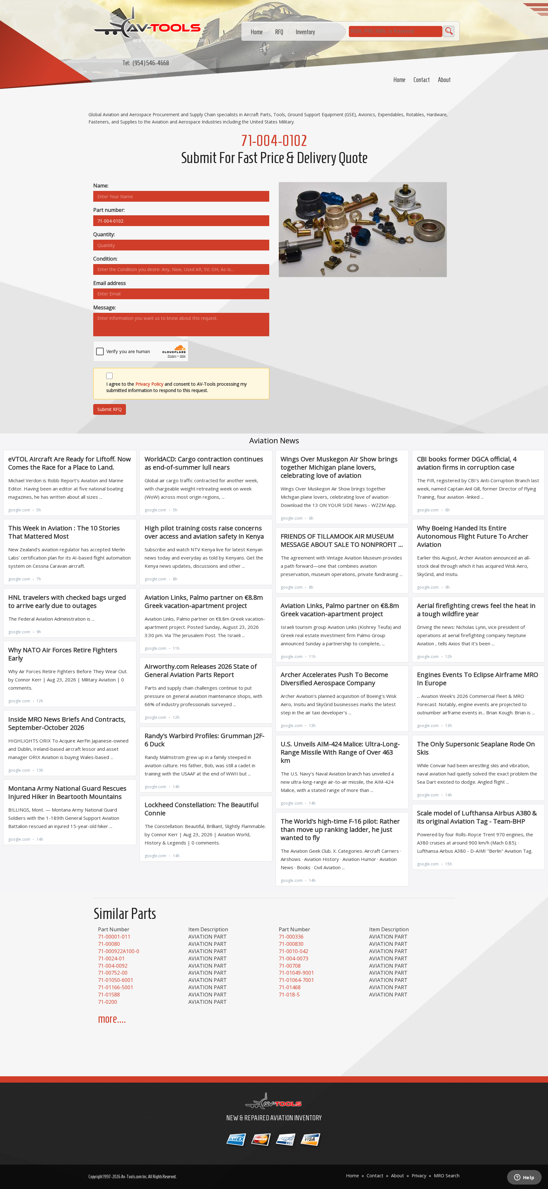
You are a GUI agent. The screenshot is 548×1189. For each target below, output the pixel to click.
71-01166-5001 (115, 987)
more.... (112, 1018)
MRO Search (447, 1176)
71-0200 (107, 1001)
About (444, 79)
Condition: (105, 258)
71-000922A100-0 (118, 951)
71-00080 (109, 943)
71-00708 (290, 965)
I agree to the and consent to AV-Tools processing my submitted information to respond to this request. (176, 387)
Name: (100, 185)
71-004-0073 (293, 958)
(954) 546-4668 (151, 63)
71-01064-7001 (296, 980)
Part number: (109, 209)
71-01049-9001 (296, 972)
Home (399, 79)
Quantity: (104, 234)
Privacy (419, 1176)
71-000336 (291, 936)
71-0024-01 (111, 958)
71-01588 (109, 994)
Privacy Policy (149, 384)
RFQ (279, 31)
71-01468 (290, 987)
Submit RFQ (109, 409)
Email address (109, 283)
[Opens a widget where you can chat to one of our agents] (524, 1178)
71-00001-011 (114, 936)
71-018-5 (289, 994)
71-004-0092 (112, 965)
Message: (104, 307)
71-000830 (291, 943)
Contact (422, 79)
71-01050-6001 (115, 980)
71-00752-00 (112, 972)
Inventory (305, 31)
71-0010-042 (293, 951)
